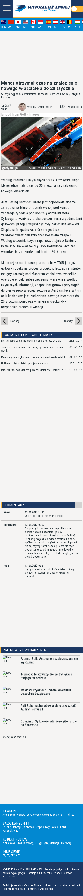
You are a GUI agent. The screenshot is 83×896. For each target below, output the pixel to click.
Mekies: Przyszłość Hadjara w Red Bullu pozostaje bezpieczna (47, 691)
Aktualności (9, 814)
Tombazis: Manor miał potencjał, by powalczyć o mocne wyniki (32, 349)
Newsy (20, 814)
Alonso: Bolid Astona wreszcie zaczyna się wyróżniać (49, 660)
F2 (4, 855)
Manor (5, 185)
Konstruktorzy (10, 830)
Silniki (62, 827)
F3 (8, 855)
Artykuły (37, 814)
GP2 (13, 855)
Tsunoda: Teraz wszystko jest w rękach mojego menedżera (46, 676)
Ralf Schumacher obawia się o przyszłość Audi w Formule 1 (48, 707)
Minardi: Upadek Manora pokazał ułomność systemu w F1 (34, 370)
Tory (47, 827)
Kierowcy (29, 827)
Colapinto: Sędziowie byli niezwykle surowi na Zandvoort (49, 723)
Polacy (70, 814)
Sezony (6, 827)
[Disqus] (41, 441)
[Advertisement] (41, 56)
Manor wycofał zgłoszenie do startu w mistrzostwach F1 (33, 357)
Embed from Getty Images (20, 114)
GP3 (18, 855)
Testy (28, 814)
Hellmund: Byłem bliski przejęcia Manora (24, 363)
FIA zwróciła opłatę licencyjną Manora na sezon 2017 (31, 340)
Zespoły (39, 827)
